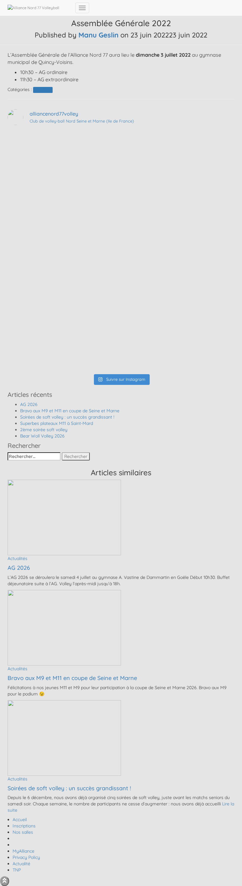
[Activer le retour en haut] (4, 881)
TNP (17, 870)
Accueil (20, 819)
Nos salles (23, 832)
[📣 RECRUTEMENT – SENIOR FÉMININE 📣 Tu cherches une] (121, 186)
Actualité (21, 863)
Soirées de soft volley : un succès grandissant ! (67, 417)
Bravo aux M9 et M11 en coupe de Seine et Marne (69, 411)
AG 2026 (28, 404)
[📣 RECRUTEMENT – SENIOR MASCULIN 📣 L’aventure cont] (121, 148)
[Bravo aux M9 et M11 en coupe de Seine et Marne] (64, 627)
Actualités (42, 90)
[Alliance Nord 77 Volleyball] (39, 8)
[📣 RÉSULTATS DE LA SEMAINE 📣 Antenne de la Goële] (121, 309)
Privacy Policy (26, 857)
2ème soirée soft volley (43, 429)
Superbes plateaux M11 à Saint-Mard (56, 423)
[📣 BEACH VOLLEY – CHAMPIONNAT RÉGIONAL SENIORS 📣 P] (121, 271)
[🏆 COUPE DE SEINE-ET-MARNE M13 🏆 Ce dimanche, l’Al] (121, 350)
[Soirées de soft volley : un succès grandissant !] (64, 737)
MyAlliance (23, 851)
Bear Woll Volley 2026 (42, 436)
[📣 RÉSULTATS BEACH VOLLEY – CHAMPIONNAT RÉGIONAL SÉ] (121, 230)
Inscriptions (24, 826)
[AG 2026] (64, 517)
